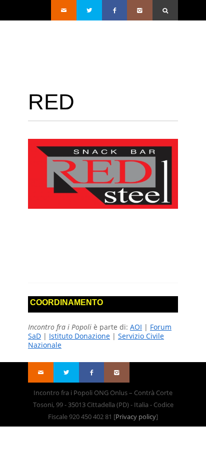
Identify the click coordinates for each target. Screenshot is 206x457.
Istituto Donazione (79, 336)
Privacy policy (136, 416)
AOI (136, 327)
